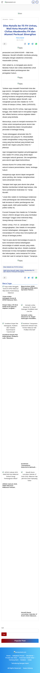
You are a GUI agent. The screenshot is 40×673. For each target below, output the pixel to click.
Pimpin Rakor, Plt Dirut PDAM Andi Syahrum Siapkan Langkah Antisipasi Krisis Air (10, 306)
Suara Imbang (28, 668)
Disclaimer (29, 656)
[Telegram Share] (32, 43)
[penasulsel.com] (10, 2)
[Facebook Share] (25, 43)
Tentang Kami (13, 660)
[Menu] (2, 2)
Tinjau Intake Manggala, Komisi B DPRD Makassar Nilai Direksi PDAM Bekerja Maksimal (9, 298)
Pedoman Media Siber (26, 658)
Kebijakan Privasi (18, 656)
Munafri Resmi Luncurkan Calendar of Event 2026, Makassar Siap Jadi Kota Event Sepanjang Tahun (29, 614)
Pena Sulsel (20, 38)
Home (8, 656)
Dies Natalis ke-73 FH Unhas (13, 267)
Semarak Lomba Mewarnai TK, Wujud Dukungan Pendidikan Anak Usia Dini (29, 316)
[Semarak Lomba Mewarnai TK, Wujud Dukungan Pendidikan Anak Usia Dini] (29, 308)
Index (30, 660)
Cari (2, 628)
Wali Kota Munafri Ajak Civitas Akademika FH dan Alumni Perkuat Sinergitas (18, 271)
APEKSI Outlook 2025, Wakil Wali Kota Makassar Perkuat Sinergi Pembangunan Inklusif (10, 485)
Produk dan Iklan (11, 658)
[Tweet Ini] (28, 43)
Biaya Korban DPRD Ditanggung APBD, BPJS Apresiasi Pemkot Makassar (29, 288)
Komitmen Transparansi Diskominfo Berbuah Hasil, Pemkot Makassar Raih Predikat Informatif (29, 465)
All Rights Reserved (14, 668)
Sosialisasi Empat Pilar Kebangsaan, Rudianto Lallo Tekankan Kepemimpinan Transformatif (10, 336)
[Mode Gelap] (33, 2)
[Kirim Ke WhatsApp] (36, 43)
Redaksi (23, 660)
